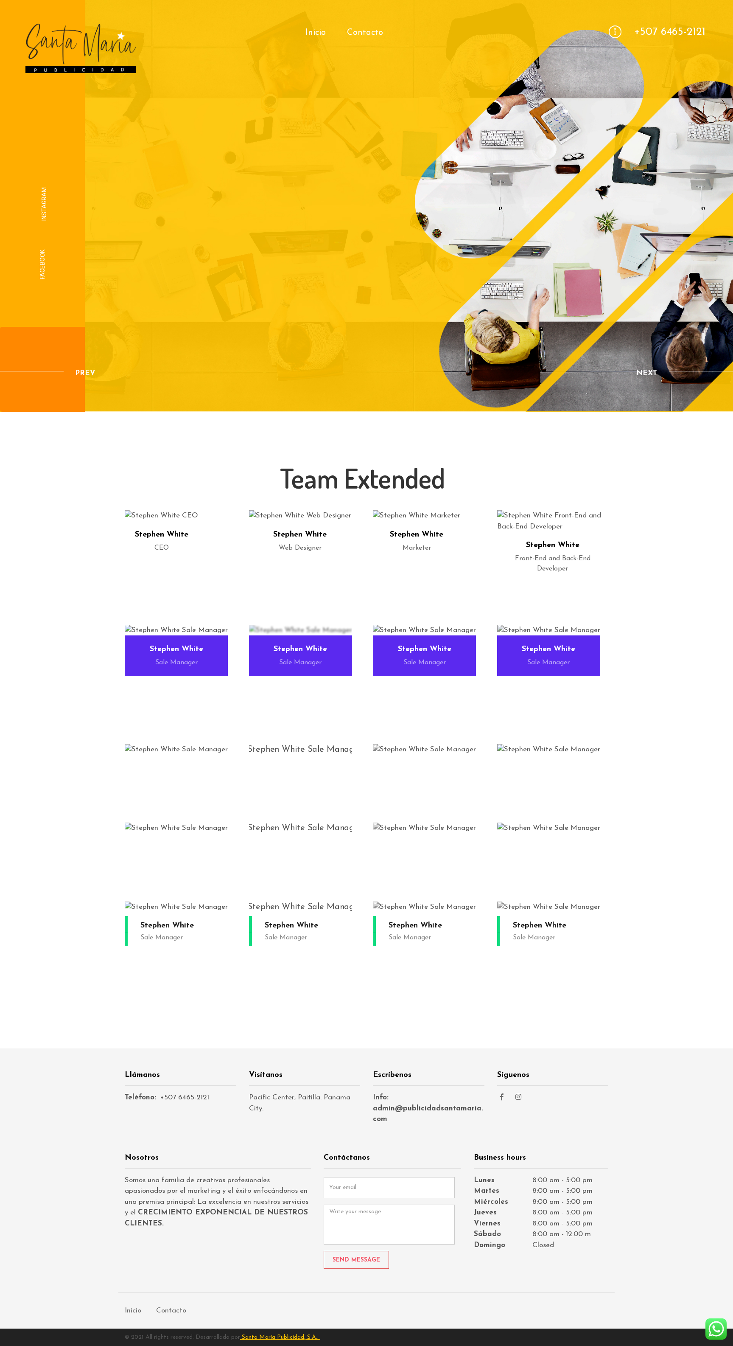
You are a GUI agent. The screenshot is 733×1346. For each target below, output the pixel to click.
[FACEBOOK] (504, 1097)
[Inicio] (80, 67)
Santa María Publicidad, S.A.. (280, 1337)
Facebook (42, 264)
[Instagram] (521, 1097)
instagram (44, 204)
